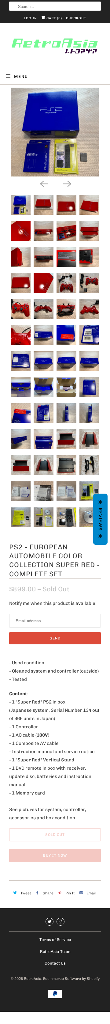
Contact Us (55, 963)
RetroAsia (32, 979)
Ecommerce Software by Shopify (71, 979)
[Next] (66, 183)
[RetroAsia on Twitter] (49, 922)
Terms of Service (55, 939)
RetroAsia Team (55, 951)
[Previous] (43, 183)
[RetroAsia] (55, 47)
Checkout (76, 18)
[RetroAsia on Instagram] (60, 922)
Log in (30, 18)
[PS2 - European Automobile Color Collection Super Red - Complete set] (55, 132)
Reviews (100, 519)
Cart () (53, 18)
